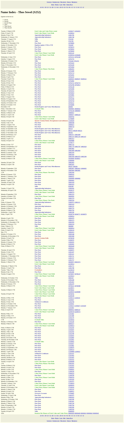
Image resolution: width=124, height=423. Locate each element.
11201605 (71, 357)
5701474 (76, 61)
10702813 (77, 85)
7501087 (70, 45)
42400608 (71, 361)
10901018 (71, 182)
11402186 (71, 407)
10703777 (71, 97)
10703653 (71, 93)
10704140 (71, 111)
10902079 (71, 218)
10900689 (71, 178)
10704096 (71, 105)
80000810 (84, 413)
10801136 (77, 136)
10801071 (71, 134)
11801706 (71, 35)
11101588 (71, 316)
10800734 (71, 126)
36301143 (71, 53)
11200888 (71, 351)
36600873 (71, 262)
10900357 (71, 176)
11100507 (71, 300)
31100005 (71, 341)
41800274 (71, 192)
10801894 (77, 150)
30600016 (77, 109)
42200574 (77, 312)
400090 (70, 107)
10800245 (77, 115)
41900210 (71, 230)
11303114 (71, 389)
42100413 (71, 276)
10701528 (77, 57)
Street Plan (69, 4)
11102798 (71, 333)
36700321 (71, 286)
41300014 (71, 33)
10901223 (71, 194)
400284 (75, 166)
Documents (63, 2)
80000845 (90, 413)
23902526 (71, 200)
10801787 (77, 146)
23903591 (71, 363)
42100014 (71, 264)
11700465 (71, 393)
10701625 (71, 63)
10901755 (71, 208)
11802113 (77, 202)
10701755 (71, 59)
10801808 (71, 150)
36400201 (71, 79)
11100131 (71, 298)
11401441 (71, 401)
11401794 (71, 405)
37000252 (71, 373)
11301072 (71, 381)
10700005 (71, 43)
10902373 (71, 220)
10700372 (71, 47)
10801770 (71, 146)
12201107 (71, 353)
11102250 (71, 327)
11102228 (71, 321)
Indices (69, 2)
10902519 (71, 224)
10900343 (71, 174)
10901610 (71, 204)
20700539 (71, 238)
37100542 (71, 387)
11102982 (71, 345)
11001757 (71, 260)
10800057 (71, 113)
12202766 (71, 302)
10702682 (71, 81)
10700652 (71, 49)
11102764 (71, 331)
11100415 (71, 306)
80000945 (96, 413)
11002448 (71, 280)
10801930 (71, 152)
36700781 (71, 294)
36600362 (71, 196)
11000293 (71, 242)
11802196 (71, 212)
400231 (80, 130)
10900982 (77, 178)
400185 (70, 132)
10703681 (71, 95)
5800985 (70, 226)
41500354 (71, 55)
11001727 (71, 258)
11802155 (71, 206)
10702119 (71, 77)
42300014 (71, 325)
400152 (70, 130)
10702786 (71, 85)
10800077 (71, 115)
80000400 (77, 413)
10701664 (71, 67)
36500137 (71, 190)
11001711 (71, 256)
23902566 (71, 172)
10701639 (71, 65)
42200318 (71, 312)
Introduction (56, 2)
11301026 (71, 379)
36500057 (77, 158)
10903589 (71, 236)
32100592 (71, 320)
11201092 (71, 355)
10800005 (77, 111)
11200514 (71, 349)
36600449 (71, 246)
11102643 (71, 329)
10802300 (84, 156)
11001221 (71, 254)
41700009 (71, 119)
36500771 (77, 214)
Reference (74, 2)
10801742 (71, 144)
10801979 (77, 156)
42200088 (77, 292)
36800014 (71, 310)
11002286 (71, 272)
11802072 (71, 202)
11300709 (71, 375)
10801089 (77, 134)
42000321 (71, 248)
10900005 (84, 168)
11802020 (71, 188)
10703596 (71, 89)
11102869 (71, 337)
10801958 (71, 156)
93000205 (71, 411)
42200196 (71, 296)
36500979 (84, 214)
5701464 (70, 61)
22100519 (71, 270)
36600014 (71, 228)
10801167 (83, 136)
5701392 (70, 39)
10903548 (71, 234)
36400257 (77, 79)
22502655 (77, 31)
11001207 (71, 252)
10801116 (71, 136)
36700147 (77, 274)
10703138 (71, 87)
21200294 (71, 120)
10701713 (71, 73)
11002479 (71, 284)
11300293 (71, 367)
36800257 (71, 323)
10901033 (71, 184)
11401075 (71, 395)
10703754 (71, 101)
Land (61, 4)
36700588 (77, 286)
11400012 (71, 391)
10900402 (71, 180)
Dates (52, 4)
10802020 (84, 146)
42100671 (71, 288)
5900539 (70, 278)
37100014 (71, 383)
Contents (49, 2)
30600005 (71, 109)
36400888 (71, 140)
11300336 (71, 371)
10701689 (71, 71)
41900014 (71, 216)
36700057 (71, 274)
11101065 (71, 308)
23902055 (71, 69)
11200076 (71, 347)
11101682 (71, 314)
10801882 (71, 148)
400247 (70, 166)
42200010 (71, 292)
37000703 (71, 377)
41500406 (77, 55)
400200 (75, 130)
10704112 (71, 103)
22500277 (71, 31)
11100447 (77, 306)
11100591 (71, 304)
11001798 (71, 268)
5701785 (70, 41)
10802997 (71, 168)
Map (64, 4)
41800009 (71, 160)
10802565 (71, 164)
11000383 (71, 244)
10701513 (71, 57)
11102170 (71, 318)
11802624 (71, 397)
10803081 (77, 170)
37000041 (71, 369)
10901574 (71, 198)
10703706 (71, 99)
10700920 (71, 51)
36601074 (77, 262)
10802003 (71, 162)
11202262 (71, 365)
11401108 (71, 399)
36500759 (71, 214)
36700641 (71, 290)
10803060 (71, 170)
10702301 (71, 75)
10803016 (77, 168)
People (57, 4)
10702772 (77, 83)
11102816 (71, 335)
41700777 (71, 142)
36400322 (84, 79)
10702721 (71, 83)
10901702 (71, 210)
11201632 (71, 359)
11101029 (83, 306)
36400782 (71, 117)
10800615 (71, 124)
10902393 (71, 222)
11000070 (71, 240)
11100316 (77, 298)
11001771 (71, 266)
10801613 (71, 138)
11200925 (77, 351)
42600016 (71, 385)
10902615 (71, 232)
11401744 (71, 403)
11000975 (71, 250)
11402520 (71, 409)
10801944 (71, 154)
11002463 (71, 282)
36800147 (77, 310)
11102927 (71, 343)
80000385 (71, 413)
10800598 (71, 122)
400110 (70, 128)
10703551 (71, 91)
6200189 (70, 186)
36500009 (71, 158)
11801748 (71, 37)
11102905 (71, 339)
